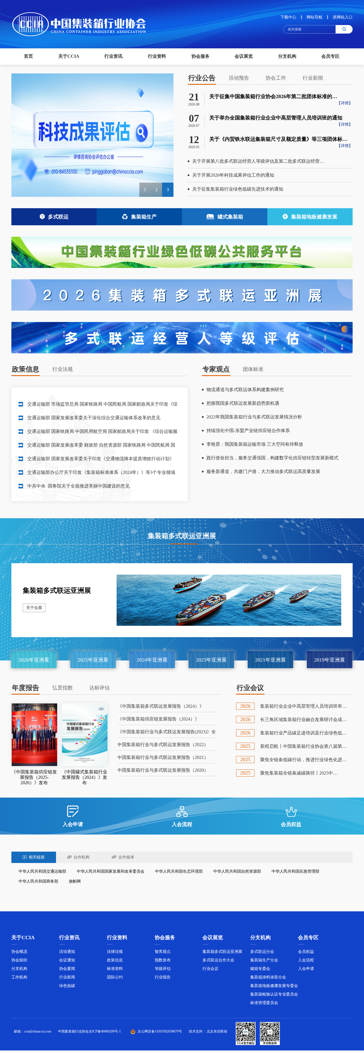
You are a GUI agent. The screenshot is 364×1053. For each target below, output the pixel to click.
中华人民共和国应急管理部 (295, 871)
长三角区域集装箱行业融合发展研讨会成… (303, 719)
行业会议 (210, 969)
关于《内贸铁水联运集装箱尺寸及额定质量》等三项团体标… (278, 139)
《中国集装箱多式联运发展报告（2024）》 (160, 706)
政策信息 (115, 960)
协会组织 (19, 960)
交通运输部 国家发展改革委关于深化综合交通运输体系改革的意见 (93, 417)
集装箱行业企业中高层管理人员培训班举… (303, 706)
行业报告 (163, 977)
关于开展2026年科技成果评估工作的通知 (233, 175)
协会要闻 (67, 969)
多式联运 (58, 217)
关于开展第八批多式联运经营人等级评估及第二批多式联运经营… (258, 161)
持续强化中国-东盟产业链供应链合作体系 (248, 430)
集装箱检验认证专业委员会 (274, 994)
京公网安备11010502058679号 (160, 1031)
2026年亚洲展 (33, 660)
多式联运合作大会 (218, 960)
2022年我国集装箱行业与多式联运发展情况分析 (254, 416)
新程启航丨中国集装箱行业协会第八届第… (303, 746)
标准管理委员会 (264, 1003)
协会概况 (19, 951)
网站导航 (314, 17)
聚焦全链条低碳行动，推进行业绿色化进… (303, 759)
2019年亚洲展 (329, 660)
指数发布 (163, 960)
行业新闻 (67, 977)
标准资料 (115, 969)
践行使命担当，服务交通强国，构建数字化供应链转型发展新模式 (272, 457)
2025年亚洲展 (93, 660)
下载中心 (288, 17)
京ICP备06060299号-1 (105, 1031)
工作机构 (19, 977)
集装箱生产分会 (264, 960)
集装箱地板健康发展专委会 (274, 986)
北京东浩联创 (217, 1031)
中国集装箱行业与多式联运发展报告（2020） (162, 770)
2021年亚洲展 (270, 660)
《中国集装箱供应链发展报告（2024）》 (158, 719)
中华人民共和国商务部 (38, 881)
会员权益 (306, 951)
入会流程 (306, 960)
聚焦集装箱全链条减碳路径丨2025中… (299, 773)
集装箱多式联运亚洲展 (57, 590)
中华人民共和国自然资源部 (237, 871)
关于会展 (34, 608)
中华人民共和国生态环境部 (179, 871)
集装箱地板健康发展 (314, 217)
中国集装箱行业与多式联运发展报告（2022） (162, 744)
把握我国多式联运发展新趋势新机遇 (242, 403)
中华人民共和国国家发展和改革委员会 (110, 871)
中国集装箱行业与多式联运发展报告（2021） (162, 757)
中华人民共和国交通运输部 (42, 871)
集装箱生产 (144, 217)
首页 (28, 56)
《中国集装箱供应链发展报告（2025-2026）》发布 (34, 777)
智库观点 (163, 951)
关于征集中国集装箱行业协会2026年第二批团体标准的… (273, 96)
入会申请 (306, 969)
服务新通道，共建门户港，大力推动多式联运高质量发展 (263, 471)
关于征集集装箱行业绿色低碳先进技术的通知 (237, 189)
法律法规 (115, 951)
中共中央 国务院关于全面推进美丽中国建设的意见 (78, 486)
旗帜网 (75, 881)
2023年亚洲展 (211, 660)
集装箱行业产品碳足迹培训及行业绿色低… (303, 732)
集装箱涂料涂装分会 (268, 977)
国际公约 (115, 977)
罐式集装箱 (230, 217)
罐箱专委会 (260, 969)
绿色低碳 (67, 986)
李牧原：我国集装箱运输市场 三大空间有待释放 (254, 444)
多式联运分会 (262, 951)
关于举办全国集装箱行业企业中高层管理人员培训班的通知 (275, 118)
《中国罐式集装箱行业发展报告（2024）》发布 (84, 777)
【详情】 (345, 103)
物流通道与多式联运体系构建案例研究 (245, 389)
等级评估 (163, 969)
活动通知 (67, 951)
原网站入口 (343, 17)
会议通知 (67, 960)
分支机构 (19, 969)
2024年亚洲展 (152, 660)
